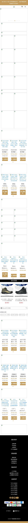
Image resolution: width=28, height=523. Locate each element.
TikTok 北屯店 (14, 490)
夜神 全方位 (22, 314)
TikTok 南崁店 (14, 483)
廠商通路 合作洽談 (14, 473)
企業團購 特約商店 (14, 475)
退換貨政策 (14, 461)
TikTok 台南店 (14, 492)
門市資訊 (14, 445)
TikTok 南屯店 (14, 488)
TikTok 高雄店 (14, 494)
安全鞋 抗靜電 (14, 314)
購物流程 (14, 457)
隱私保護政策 (14, 459)
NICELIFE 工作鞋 (5, 314)
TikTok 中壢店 (14, 485)
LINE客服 (14, 471)
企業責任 (14, 447)
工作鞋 (9, 308)
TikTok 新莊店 (14, 487)
